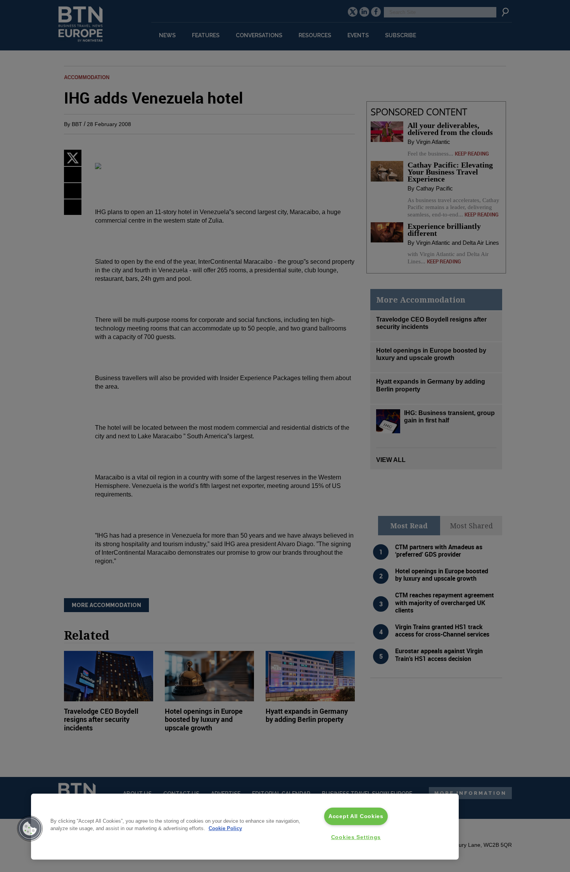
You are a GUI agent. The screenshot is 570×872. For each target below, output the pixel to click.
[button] (29, 828)
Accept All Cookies (355, 816)
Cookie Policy (225, 828)
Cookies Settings (356, 837)
